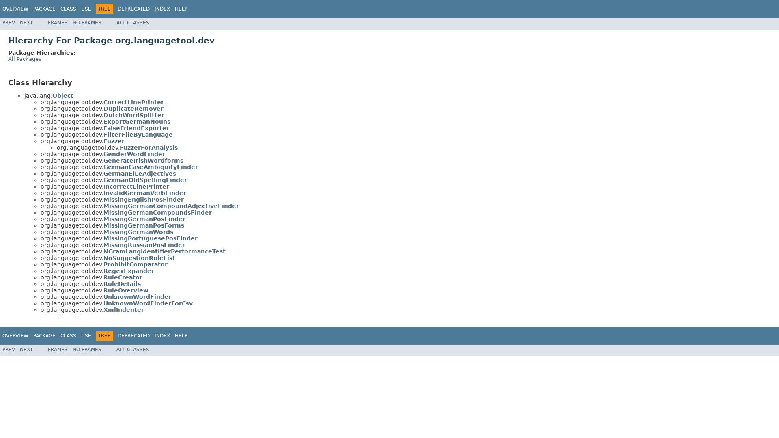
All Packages (24, 59)
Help (181, 9)
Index (162, 9)
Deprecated (134, 9)
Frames (58, 23)
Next (26, 23)
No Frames (87, 23)
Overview (15, 9)
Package (44, 9)
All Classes (132, 23)
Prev (8, 23)
